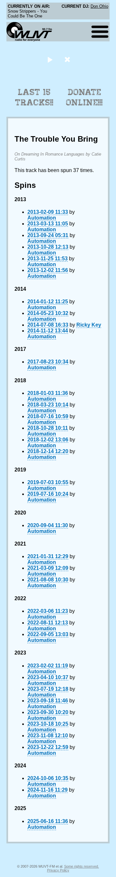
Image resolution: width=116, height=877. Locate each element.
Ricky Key (88, 325)
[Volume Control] (68, 59)
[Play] (50, 59)
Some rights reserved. (81, 866)
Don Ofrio (99, 6)
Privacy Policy (58, 870)
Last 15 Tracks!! (34, 97)
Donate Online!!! (84, 97)
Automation (41, 218)
